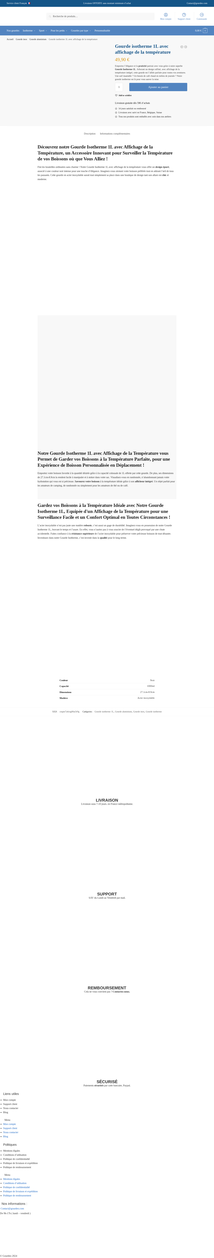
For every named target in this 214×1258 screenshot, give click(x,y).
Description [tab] (90, 133)
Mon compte (165, 19)
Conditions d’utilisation (14, 1155)
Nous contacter (10, 1108)
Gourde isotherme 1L (104, 711)
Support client (184, 19)
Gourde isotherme (154, 711)
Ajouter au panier (158, 87)
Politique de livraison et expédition (20, 1163)
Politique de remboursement (17, 1167)
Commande (202, 19)
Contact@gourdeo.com (197, 3)
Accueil (10, 39)
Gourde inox (21, 39)
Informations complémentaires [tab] (115, 133)
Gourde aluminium (37, 39)
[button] (107, 1120)
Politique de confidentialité (16, 1159)
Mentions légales (11, 1150)
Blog (5, 1112)
